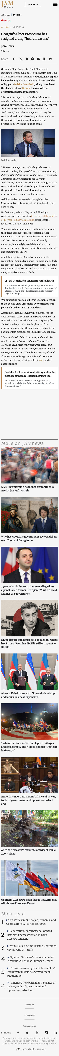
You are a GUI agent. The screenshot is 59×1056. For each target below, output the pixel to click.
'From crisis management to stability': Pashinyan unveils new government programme (31, 972)
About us (29, 1004)
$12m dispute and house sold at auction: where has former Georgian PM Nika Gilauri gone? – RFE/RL (29, 643)
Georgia (6, 20)
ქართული (5, 15)
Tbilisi (5, 51)
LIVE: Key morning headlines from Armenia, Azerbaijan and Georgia (27, 488)
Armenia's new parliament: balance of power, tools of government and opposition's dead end (28, 800)
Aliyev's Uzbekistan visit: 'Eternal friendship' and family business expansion (28, 695)
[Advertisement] (29, 414)
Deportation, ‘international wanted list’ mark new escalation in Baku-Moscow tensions (29, 934)
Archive (6, 27)
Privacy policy (29, 1026)
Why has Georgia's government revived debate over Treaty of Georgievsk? (29, 538)
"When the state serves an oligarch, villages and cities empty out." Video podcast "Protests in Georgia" (29, 747)
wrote (41, 360)
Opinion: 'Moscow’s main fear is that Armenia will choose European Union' (29, 901)
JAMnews (7, 46)
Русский (17, 15)
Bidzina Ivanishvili (24, 84)
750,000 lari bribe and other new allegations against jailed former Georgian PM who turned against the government (29, 590)
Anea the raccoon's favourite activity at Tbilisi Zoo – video (28, 851)
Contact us (29, 1015)
